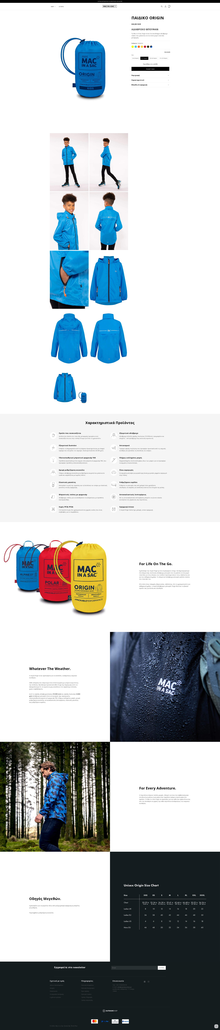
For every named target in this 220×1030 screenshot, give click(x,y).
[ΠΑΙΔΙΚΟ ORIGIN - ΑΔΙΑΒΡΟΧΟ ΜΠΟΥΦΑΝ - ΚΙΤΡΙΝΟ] (142, 47)
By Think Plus (73, 1026)
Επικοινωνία (53, 991)
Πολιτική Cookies (86, 994)
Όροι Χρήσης (85, 991)
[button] (53, 6)
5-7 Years (144, 58)
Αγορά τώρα (150, 69)
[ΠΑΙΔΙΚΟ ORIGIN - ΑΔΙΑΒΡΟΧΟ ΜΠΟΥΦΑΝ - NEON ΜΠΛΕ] (136, 47)
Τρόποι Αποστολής (87, 1000)
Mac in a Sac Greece (62, 1026)
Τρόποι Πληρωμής (86, 997)
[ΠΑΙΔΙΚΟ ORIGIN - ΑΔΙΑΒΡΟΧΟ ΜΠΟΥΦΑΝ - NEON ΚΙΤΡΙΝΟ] (132, 47)
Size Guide (167, 52)
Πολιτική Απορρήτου (87, 985)
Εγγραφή (161, 967)
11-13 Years (164, 58)
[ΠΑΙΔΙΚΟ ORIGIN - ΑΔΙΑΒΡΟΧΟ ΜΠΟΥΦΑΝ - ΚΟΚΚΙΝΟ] (145, 47)
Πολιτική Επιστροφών (87, 988)
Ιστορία (52, 988)
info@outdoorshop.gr (124, 987)
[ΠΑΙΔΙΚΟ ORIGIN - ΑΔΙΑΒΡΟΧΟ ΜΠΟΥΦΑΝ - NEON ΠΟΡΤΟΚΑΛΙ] (139, 47)
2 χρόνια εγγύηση (55, 997)
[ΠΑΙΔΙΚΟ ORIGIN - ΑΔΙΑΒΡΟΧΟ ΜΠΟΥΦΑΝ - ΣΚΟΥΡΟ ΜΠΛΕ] (151, 47)
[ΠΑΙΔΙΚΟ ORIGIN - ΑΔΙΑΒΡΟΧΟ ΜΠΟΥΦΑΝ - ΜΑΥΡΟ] (148, 47)
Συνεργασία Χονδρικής (57, 994)
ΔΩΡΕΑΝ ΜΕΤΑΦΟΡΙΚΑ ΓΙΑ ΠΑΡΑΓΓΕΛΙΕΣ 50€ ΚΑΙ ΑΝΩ (110, 1)
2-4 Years (135, 58)
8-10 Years (154, 58)
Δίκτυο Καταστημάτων (56, 985)
